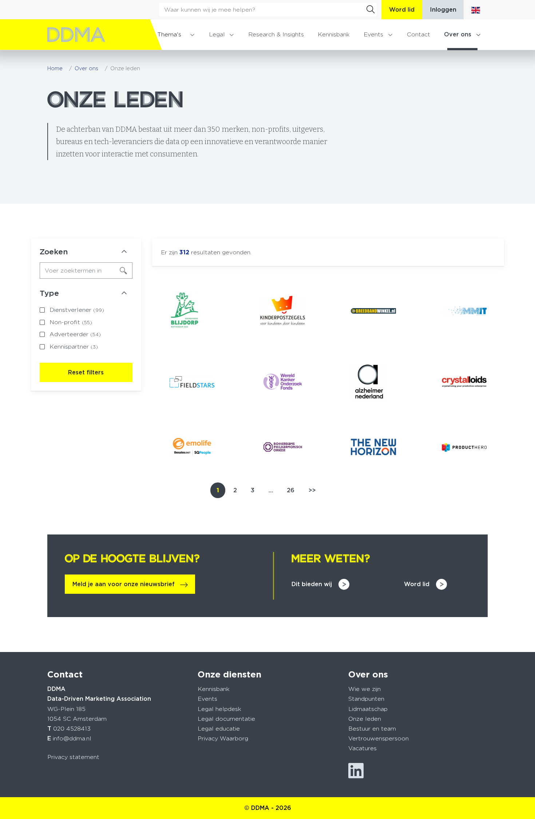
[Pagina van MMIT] (464, 310)
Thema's (169, 34)
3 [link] (252, 490)
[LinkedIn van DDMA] (356, 771)
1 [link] (218, 490)
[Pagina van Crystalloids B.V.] (464, 382)
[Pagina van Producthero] (464, 447)
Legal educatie (219, 728)
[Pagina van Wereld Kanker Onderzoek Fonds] (282, 381)
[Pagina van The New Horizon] (373, 447)
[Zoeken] (370, 9)
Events (373, 34)
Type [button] (49, 293)
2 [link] (235, 490)
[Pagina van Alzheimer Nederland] (373, 381)
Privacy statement (73, 757)
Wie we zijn (364, 688)
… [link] (271, 490)
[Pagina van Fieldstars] (192, 382)
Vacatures (362, 748)
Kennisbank (334, 34)
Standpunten (366, 698)
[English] (476, 9)
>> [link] (312, 490)
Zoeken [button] (54, 251)
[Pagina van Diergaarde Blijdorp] (192, 310)
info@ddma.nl (72, 738)
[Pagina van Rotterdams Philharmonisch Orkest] (282, 447)
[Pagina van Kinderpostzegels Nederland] (282, 310)
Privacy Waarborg (223, 738)
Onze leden (364, 718)
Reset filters (86, 372)
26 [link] (290, 490)
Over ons (457, 34)
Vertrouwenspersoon (378, 738)
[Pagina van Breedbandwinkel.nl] (373, 310)
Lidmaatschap (368, 708)
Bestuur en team (372, 728)
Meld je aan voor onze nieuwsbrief (123, 584)
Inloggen (443, 9)
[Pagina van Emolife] (192, 447)
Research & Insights (276, 34)
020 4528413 (72, 728)
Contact (418, 34)
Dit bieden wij (312, 584)
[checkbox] (86, 310)
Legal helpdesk (219, 708)
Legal (217, 34)
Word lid (402, 9)
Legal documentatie (226, 718)
